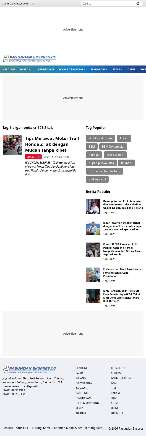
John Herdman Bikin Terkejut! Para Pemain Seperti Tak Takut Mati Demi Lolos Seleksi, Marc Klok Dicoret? (121, 296)
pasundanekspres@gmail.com (22, 386)
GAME (114, 383)
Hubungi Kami (40, 428)
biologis (94, 155)
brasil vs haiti (115, 155)
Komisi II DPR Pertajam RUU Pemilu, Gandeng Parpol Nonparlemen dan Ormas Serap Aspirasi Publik (122, 249)
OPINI (131, 69)
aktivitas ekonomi (101, 138)
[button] (26, 69)
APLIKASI (116, 373)
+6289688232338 (13, 394)
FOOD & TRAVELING (71, 69)
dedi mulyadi (97, 179)
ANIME (115, 403)
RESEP (79, 408)
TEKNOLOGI (98, 69)
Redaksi (7, 428)
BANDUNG (81, 393)
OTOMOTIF (33, 156)
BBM (92, 146)
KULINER (80, 413)
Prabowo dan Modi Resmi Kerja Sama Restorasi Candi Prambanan (122, 273)
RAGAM (115, 393)
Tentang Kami (94, 428)
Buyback (126, 163)
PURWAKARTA (83, 383)
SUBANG (80, 378)
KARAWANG (82, 388)
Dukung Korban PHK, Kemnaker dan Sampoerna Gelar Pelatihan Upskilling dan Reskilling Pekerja (123, 204)
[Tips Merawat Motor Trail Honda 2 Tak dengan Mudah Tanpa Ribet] (12, 145)
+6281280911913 (13, 390)
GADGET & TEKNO (121, 378)
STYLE (116, 69)
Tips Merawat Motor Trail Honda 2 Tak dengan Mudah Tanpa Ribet (52, 144)
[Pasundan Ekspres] (29, 59)
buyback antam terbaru (105, 171)
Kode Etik (21, 428)
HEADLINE (8, 69)
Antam (124, 138)
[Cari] (138, 3)
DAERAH (25, 69)
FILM (114, 398)
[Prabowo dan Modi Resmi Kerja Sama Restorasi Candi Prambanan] (93, 275)
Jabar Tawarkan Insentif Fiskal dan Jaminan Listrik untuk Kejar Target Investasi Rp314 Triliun (122, 226)
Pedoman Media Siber (67, 428)
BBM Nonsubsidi (113, 146)
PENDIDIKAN (46, 69)
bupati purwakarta (101, 163)
